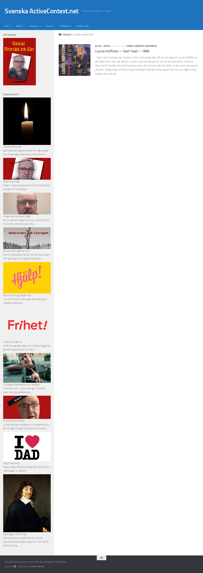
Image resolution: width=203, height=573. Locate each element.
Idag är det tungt (11, 463)
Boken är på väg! (11, 181)
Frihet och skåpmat (12, 342)
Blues (98, 46)
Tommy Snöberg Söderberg (141, 46)
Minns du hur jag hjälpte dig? (17, 295)
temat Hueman (37, 566)
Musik (19, 25)
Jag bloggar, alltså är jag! (14, 534)
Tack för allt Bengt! (12, 146)
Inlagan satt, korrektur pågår (17, 216)
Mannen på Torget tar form (16, 251)
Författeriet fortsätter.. (14, 420)
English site (82, 25)
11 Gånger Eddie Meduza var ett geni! (21, 384)
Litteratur (34, 25)
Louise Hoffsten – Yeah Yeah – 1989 (122, 51)
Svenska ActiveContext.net (42, 11)
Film (7, 25)
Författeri (65, 25)
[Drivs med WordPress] (15, 566)
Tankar (49, 25)
